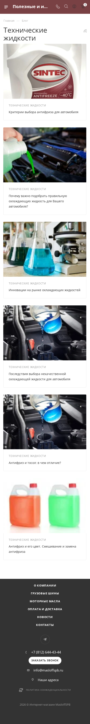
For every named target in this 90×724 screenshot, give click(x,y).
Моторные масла (45, 601)
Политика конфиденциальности (48, 689)
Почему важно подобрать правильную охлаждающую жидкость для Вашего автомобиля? (38, 201)
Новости (45, 617)
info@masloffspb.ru (48, 670)
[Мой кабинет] (74, 7)
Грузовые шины (45, 593)
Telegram (45, 639)
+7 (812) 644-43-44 (46, 652)
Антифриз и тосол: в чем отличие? (35, 463)
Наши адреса (48, 680)
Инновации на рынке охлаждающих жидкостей (44, 290)
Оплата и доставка (45, 609)
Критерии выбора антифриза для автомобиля (43, 112)
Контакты (45, 625)
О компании (45, 585)
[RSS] (85, 30)
